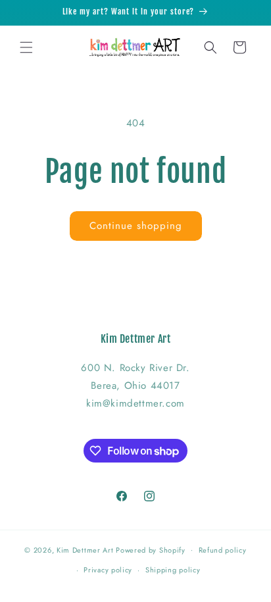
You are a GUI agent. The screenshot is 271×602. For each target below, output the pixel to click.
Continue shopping (135, 225)
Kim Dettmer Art (85, 549)
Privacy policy (108, 569)
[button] (26, 47)
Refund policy (223, 550)
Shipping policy (173, 569)
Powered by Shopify (150, 549)
